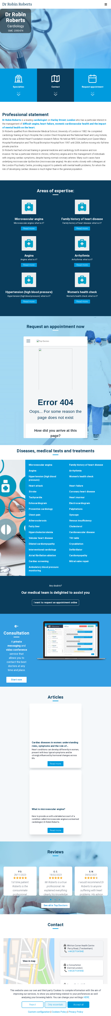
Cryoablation (76, 543)
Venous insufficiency (80, 520)
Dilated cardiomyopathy (42, 543)
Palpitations (76, 509)
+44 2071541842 (76, 951)
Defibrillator (75, 549)
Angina (32, 470)
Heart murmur (77, 497)
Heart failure (76, 485)
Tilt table (74, 538)
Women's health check (81, 476)
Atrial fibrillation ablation (42, 555)
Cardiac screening (39, 561)
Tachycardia (35, 497)
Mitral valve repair (79, 561)
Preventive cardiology (41, 509)
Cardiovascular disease (82, 532)
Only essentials (55, 1004)
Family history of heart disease (86, 464)
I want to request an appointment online (55, 602)
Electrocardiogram (79, 503)
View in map (29, 961)
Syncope (74, 514)
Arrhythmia (75, 470)
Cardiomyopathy (78, 555)
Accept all (78, 1004)
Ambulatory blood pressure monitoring (44, 569)
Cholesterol (75, 526)
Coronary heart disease (82, 491)
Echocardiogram (38, 503)
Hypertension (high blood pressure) (42, 478)
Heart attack (36, 485)
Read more (29, 228)
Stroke (32, 491)
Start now (16, 679)
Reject (32, 1004)
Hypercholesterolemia (41, 532)
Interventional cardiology (42, 549)
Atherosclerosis (38, 520)
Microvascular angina (40, 464)
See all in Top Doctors (55, 905)
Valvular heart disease (41, 538)
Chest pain (34, 514)
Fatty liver (34, 526)
